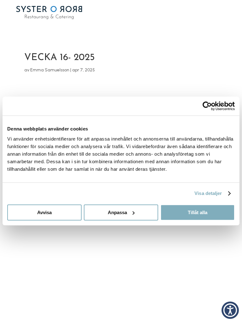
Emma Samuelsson (49, 70)
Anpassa (117, 212)
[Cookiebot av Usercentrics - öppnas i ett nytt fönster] (207, 106)
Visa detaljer (208, 193)
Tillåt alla (197, 212)
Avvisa (44, 212)
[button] (230, 310)
